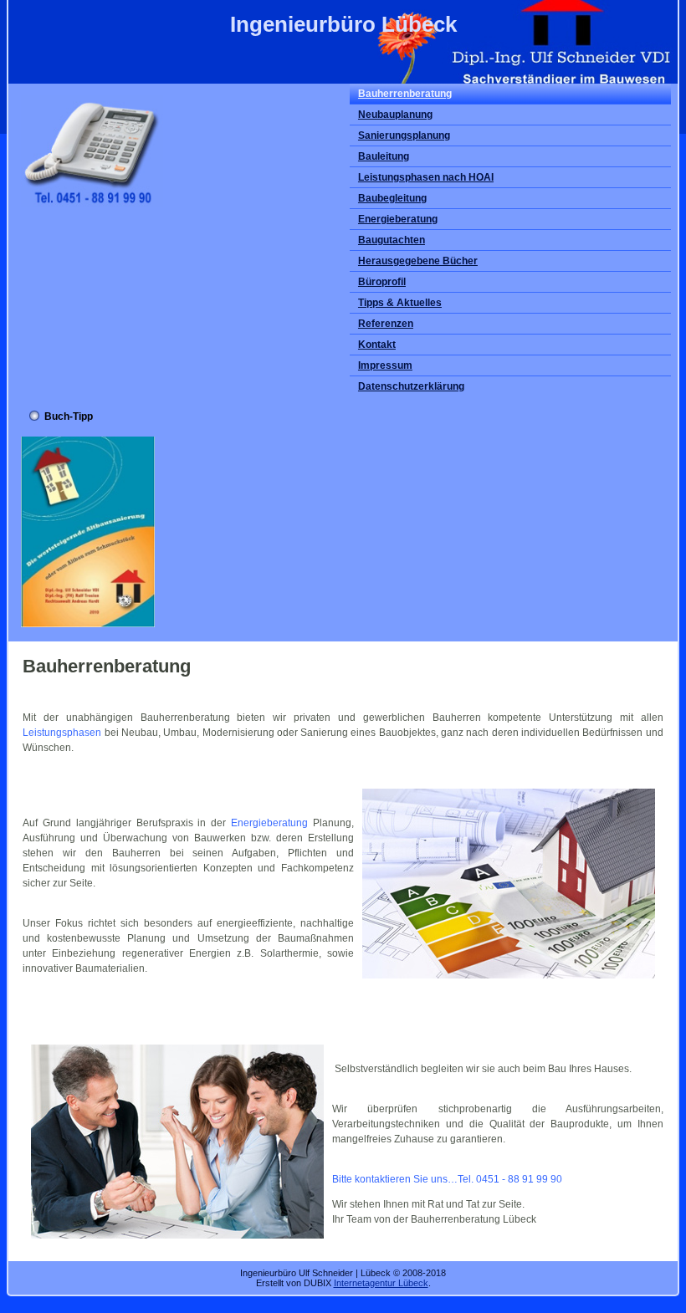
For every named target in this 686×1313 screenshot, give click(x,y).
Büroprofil (382, 282)
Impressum (385, 365)
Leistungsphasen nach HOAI (426, 177)
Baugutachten (391, 240)
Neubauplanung (395, 114)
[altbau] (88, 624)
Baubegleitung (392, 198)
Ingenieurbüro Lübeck (343, 24)
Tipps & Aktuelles (400, 303)
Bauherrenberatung (405, 94)
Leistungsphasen (62, 732)
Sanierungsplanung (404, 135)
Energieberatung (398, 219)
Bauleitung (383, 156)
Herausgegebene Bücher (418, 261)
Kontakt (377, 344)
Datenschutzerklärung (411, 386)
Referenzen (385, 324)
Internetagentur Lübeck (381, 1283)
